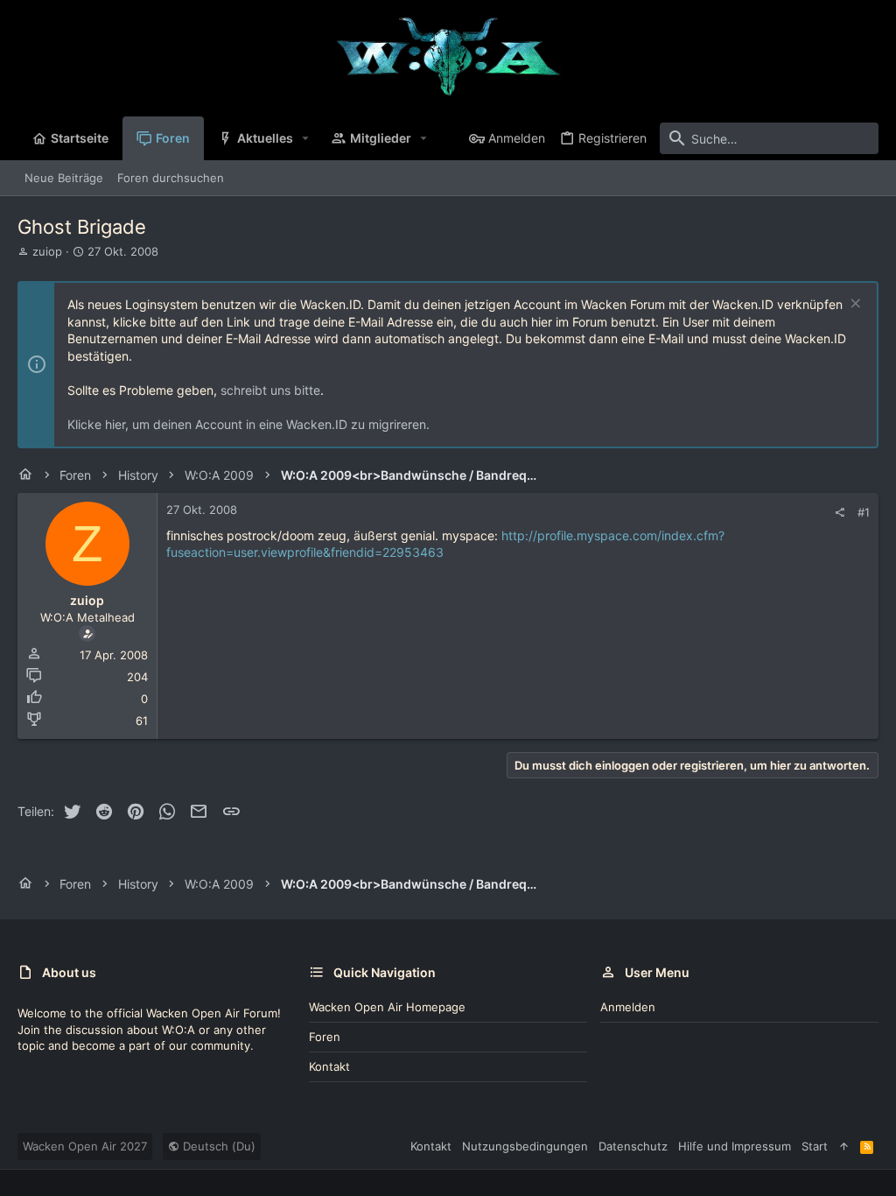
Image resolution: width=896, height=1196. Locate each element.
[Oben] (844, 1146)
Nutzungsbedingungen (525, 1146)
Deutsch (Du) (217, 1146)
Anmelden (627, 1007)
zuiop (47, 251)
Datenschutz (633, 1146)
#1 (864, 512)
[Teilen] (839, 512)
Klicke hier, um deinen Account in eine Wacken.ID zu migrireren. (248, 424)
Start (815, 1146)
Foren (324, 1037)
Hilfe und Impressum (734, 1146)
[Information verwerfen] (854, 305)
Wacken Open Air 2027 (85, 1146)
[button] (306, 138)
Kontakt (329, 1066)
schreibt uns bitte (270, 390)
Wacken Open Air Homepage (387, 1007)
